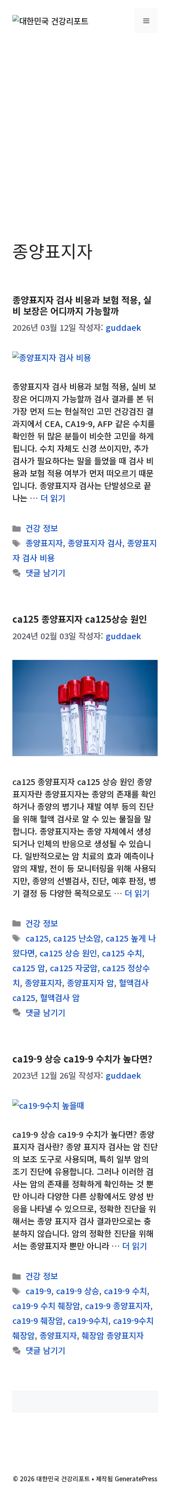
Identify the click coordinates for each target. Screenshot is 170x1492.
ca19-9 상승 (77, 1291)
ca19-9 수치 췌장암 (46, 1306)
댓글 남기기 (45, 573)
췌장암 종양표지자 (113, 1335)
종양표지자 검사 (95, 543)
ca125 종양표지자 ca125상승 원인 (79, 618)
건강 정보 (42, 528)
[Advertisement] (85, 130)
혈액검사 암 (60, 997)
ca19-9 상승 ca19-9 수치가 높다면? (82, 1058)
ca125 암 (28, 968)
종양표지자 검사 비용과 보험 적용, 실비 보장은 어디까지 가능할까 (81, 305)
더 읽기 (52, 498)
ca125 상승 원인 (68, 953)
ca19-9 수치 (125, 1291)
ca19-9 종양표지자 (117, 1306)
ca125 (37, 938)
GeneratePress (136, 1478)
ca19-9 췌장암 (37, 1320)
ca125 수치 (122, 953)
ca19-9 (38, 1291)
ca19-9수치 (88, 1320)
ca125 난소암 (77, 938)
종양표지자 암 (90, 983)
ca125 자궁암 (73, 968)
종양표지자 (44, 543)
